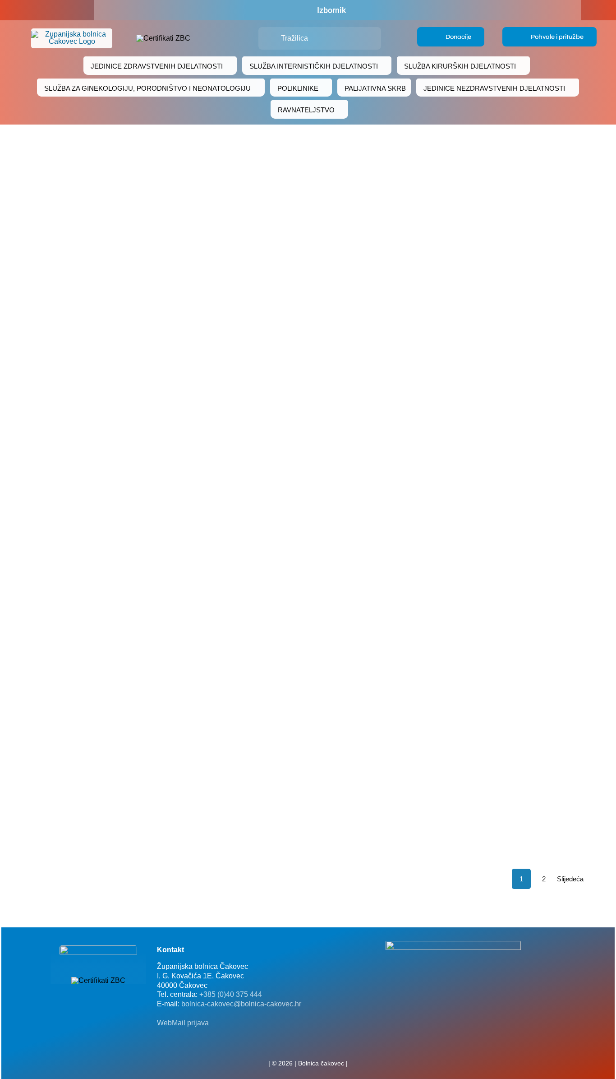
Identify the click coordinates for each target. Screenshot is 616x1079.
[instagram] (322, 1043)
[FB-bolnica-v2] (453, 944)
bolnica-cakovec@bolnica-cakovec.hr (241, 1004)
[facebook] (47, 10)
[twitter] (308, 1043)
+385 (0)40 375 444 (230, 994)
